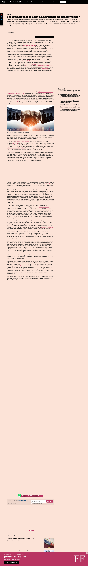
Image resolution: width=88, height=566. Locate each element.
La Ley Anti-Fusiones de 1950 (23, 61)
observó (36, 266)
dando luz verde (20, 93)
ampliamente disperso (24, 266)
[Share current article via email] (1, 14)
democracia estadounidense (45, 65)
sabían (15, 57)
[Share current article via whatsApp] (1, 23)
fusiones (31, 530)
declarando (45, 68)
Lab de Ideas (46, 1)
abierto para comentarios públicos (16, 148)
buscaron (27, 65)
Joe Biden (15, 143)
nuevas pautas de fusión (29, 45)
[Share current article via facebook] (1, 17)
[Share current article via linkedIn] (1, 21)
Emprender (52, 1)
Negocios (29, 1)
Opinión (9, 14)
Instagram (43, 227)
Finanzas (33, 1)
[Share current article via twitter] (1, 19)
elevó (17, 101)
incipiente (48, 183)
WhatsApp (50, 227)
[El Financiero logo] (19, 1)
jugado (34, 64)
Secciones (7, 1)
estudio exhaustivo (44, 207)
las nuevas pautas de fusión (22, 141)
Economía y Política (40, 1)
